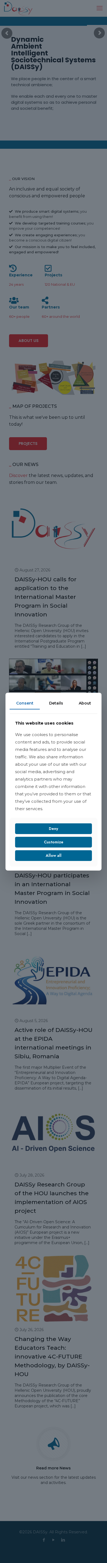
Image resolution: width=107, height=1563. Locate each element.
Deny (53, 828)
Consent (24, 702)
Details (56, 702)
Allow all (53, 855)
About (85, 702)
